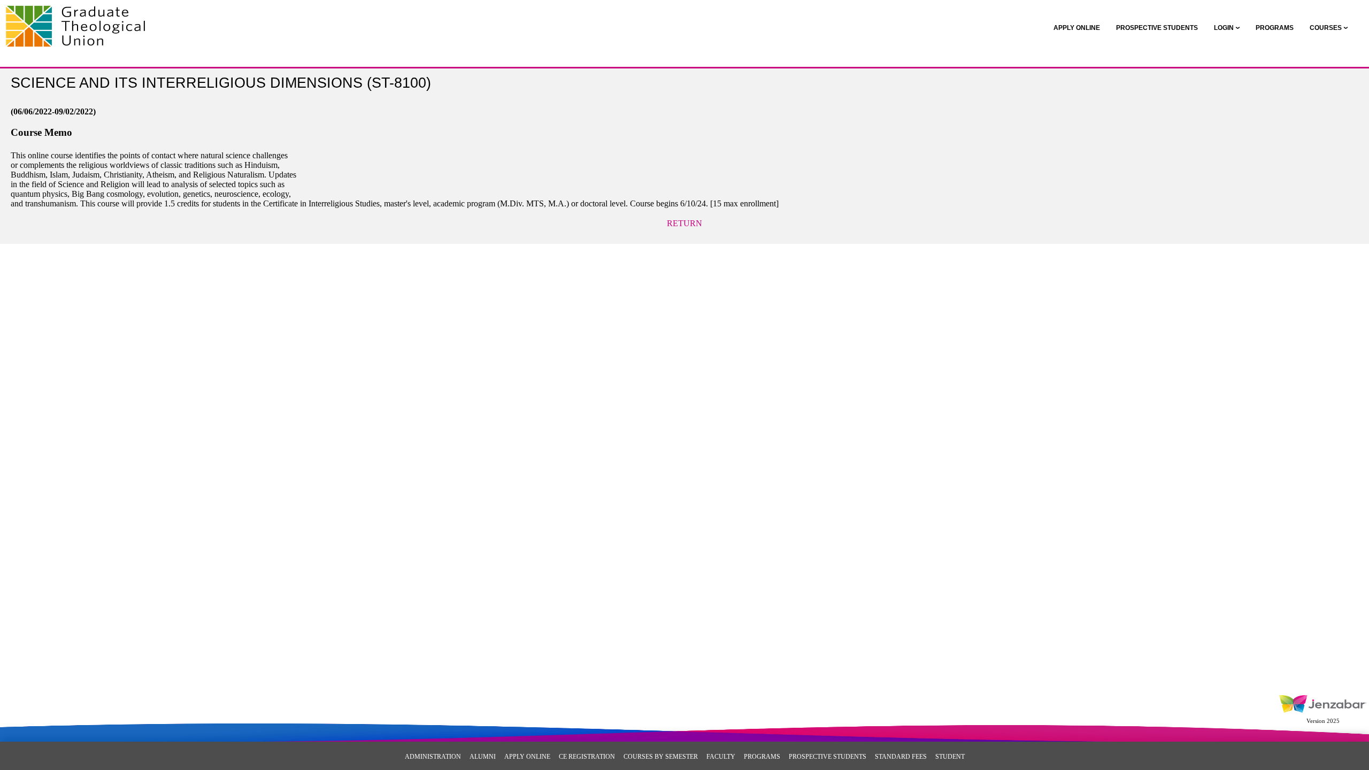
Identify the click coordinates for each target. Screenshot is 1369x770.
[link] (1076, 28)
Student (950, 756)
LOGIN (1224, 28)
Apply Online (527, 756)
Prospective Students (827, 756)
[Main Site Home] (78, 19)
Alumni (483, 756)
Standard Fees (901, 756)
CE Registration (587, 756)
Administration (433, 756)
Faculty (720, 756)
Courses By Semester (661, 756)
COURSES (1326, 28)
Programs (762, 756)
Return (684, 223)
